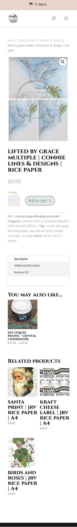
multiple (58, 231)
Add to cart (37, 200)
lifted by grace (44, 231)
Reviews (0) (21, 272)
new (10, 236)
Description (21, 259)
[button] (63, 62)
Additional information (27, 265)
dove (32, 231)
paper (17, 236)
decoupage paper (18, 231)
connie (50, 226)
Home (11, 40)
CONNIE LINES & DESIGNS (34, 40)
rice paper (28, 236)
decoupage (62, 226)
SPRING (57, 40)
